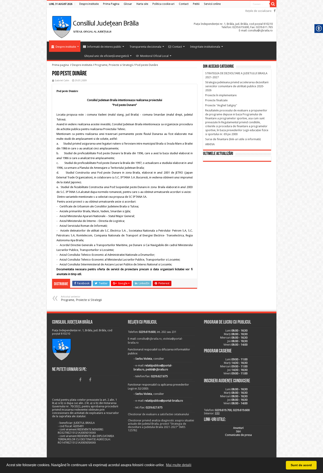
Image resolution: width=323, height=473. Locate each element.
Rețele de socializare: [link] (258, 11)
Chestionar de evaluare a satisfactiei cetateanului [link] (158, 414)
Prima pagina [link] (60, 65)
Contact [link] (177, 46)
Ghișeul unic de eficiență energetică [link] (106, 56)
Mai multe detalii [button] (178, 465)
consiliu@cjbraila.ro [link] (149, 338)
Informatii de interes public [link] (104, 46)
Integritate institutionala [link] (205, 46)
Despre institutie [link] (66, 46)
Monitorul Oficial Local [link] (154, 56)
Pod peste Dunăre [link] (146, 65)
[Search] (273, 4)
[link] (89, 4)
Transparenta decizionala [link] (145, 46)
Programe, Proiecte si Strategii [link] (114, 65)
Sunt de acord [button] (301, 465)
